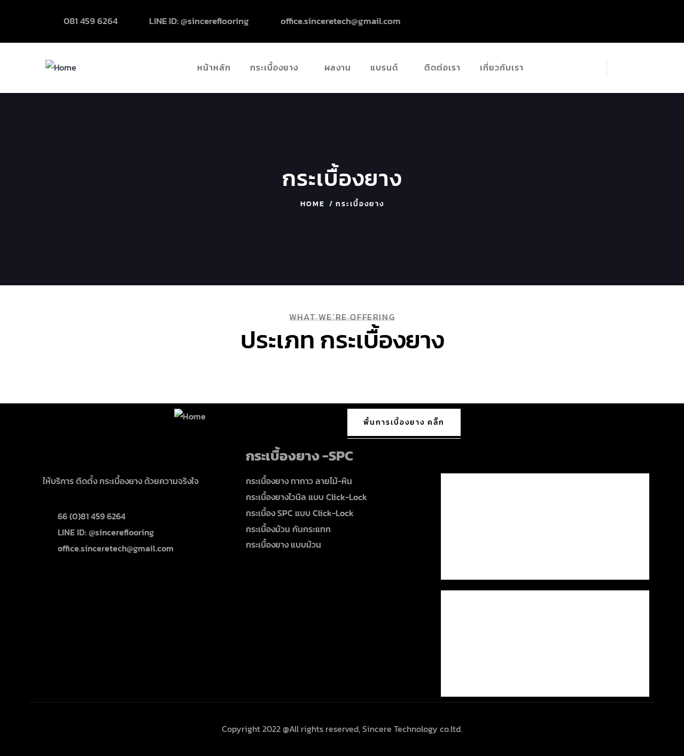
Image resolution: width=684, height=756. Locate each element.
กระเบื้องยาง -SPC (299, 456)
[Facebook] (627, 18)
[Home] (60, 68)
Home (312, 203)
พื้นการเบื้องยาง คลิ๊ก (404, 422)
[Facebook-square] (56, 580)
